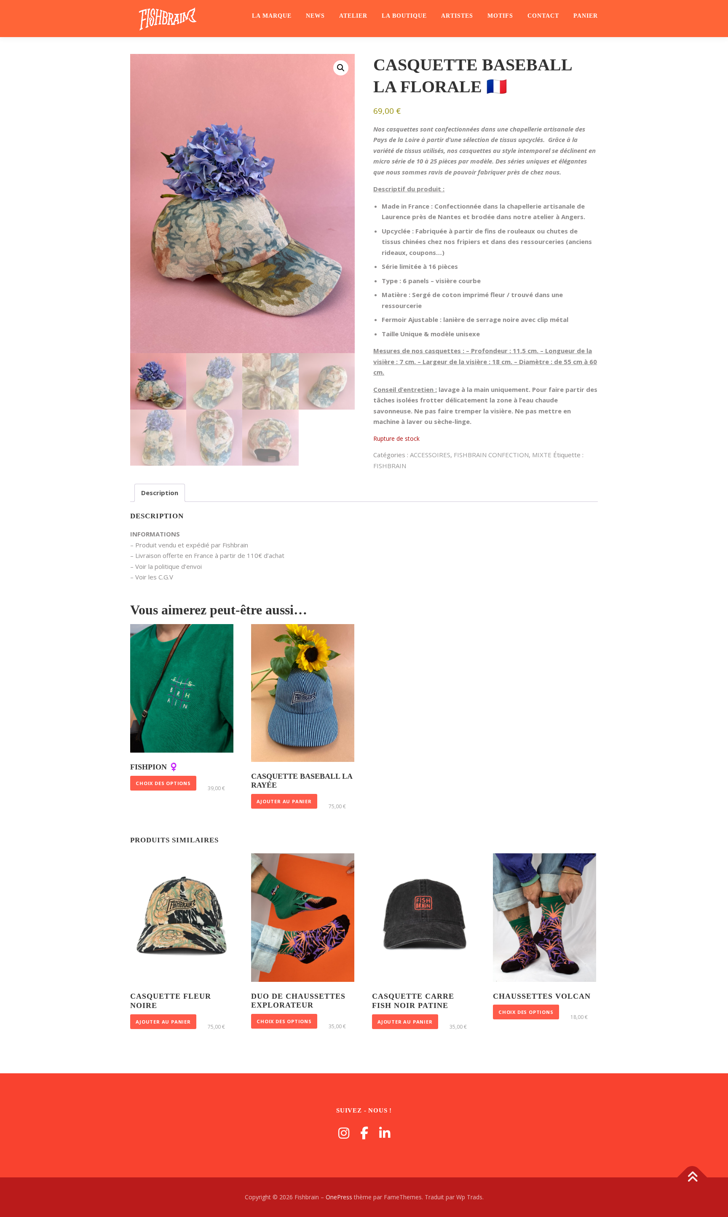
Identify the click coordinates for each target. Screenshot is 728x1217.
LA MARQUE (272, 16)
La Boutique (404, 16)
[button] (340, 67)
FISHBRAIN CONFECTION (491, 454)
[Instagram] (343, 1133)
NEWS (315, 16)
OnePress (339, 1197)
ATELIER (353, 16)
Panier (585, 16)
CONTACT (543, 16)
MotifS (500, 16)
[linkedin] (384, 1133)
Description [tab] (159, 492)
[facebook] (364, 1133)
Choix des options (163, 783)
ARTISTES (457, 16)
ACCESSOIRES (430, 454)
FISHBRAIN (389, 465)
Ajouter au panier (284, 801)
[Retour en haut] (692, 1178)
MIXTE (541, 454)
